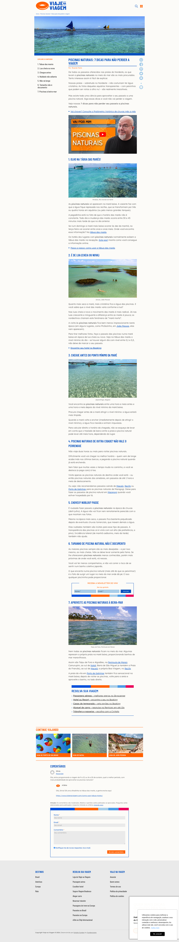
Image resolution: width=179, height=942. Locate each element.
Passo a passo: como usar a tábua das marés (93, 248)
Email (56, 822)
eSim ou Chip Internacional (83, 920)
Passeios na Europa (80, 915)
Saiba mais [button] (155, 928)
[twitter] (141, 74)
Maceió (119, 486)
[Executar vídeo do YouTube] (102, 134)
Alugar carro (77, 896)
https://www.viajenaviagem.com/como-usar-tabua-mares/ (79, 796)
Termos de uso (115, 886)
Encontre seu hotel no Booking (86, 348)
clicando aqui (98, 805)
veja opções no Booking (96, 703)
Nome (56, 815)
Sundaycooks (92, 932)
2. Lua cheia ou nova (46, 68)
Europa (38, 886)
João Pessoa (123, 326)
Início (37, 14)
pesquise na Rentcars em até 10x (99, 707)
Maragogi (112, 492)
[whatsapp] (141, 61)
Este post (103, 240)
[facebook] (141, 65)
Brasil (37, 877)
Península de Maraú (117, 662)
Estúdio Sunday (79, 932)
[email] (141, 79)
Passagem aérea (79, 882)
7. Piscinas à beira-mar (47, 91)
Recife (128, 486)
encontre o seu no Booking (95, 699)
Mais (37, 891)
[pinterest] (141, 70)
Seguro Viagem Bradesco (82, 891)
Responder (59, 774)
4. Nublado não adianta (47, 76)
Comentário (58, 830)
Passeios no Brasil (79, 910)
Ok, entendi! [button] (157, 934)
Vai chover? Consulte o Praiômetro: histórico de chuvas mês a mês (103, 111)
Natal (93, 665)
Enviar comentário (116, 852)
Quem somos (114, 882)
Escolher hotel (78, 886)
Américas (38, 882)
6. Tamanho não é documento (45, 86)
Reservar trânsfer (79, 901)
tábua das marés (98, 232)
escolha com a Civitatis (96, 711)
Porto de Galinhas (77, 489)
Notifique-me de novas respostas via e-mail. (73, 848)
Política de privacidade (118, 891)
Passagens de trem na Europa (84, 905)
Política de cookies (117, 896)
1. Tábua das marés (45, 64)
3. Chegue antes (44, 72)
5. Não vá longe (44, 81)
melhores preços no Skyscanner (99, 695)
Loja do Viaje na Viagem (81, 877)
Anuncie (113, 877)
